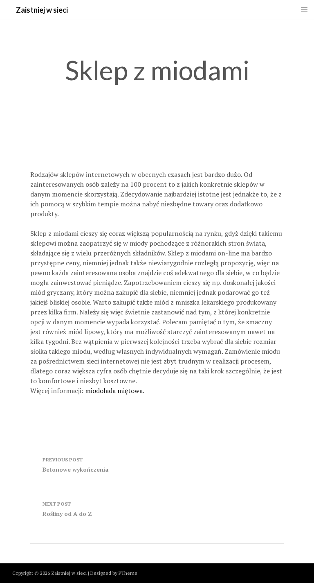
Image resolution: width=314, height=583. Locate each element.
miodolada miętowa (114, 390)
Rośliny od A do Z (67, 509)
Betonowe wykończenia (75, 464)
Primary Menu (304, 10)
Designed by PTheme (113, 573)
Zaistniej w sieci (42, 9)
